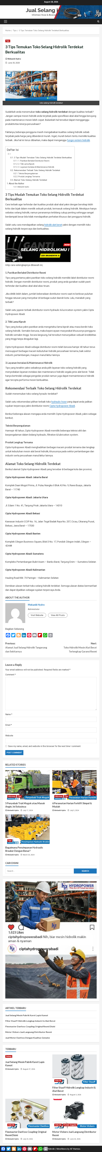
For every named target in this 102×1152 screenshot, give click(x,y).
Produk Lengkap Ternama (29, 176)
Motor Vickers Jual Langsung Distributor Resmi (28, 1032)
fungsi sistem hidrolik (78, 140)
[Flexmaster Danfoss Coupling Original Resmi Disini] (27, 1113)
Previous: (26, 647)
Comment (10, 674)
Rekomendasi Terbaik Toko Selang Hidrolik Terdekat (37, 170)
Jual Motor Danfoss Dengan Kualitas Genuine (27, 1037)
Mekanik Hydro (14, 59)
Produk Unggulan (70, 1125)
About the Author (16, 183)
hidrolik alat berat (53, 224)
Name (8, 714)
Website (9, 735)
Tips (7, 41)
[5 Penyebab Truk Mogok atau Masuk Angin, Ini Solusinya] (27, 785)
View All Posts (58, 615)
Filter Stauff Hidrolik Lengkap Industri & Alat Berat (30, 1021)
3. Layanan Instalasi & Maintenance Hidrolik (36, 167)
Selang (8, 1056)
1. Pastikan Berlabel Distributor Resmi (33, 161)
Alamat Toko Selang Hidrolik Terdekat (30, 180)
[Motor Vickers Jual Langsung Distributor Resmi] (74, 1113)
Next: (80, 647)
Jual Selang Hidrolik (51, 10)
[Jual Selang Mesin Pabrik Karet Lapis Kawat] (27, 1056)
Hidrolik (58, 1081)
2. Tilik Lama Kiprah (26, 164)
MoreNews (61, 1149)
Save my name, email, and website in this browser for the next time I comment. (44, 746)
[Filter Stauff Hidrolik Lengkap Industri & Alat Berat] (74, 1069)
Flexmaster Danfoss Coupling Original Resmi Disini (30, 1026)
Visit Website (37, 615)
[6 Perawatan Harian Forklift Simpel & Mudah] (74, 785)
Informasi (12, 796)
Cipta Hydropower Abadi (62, 405)
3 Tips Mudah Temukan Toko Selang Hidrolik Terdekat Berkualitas (43, 157)
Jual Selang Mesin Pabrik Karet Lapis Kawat (26, 1015)
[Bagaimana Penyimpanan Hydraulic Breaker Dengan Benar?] (27, 829)
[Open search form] (98, 21)
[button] (5, 21)
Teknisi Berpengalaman (28, 173)
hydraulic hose (59, 401)
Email (8, 725)
